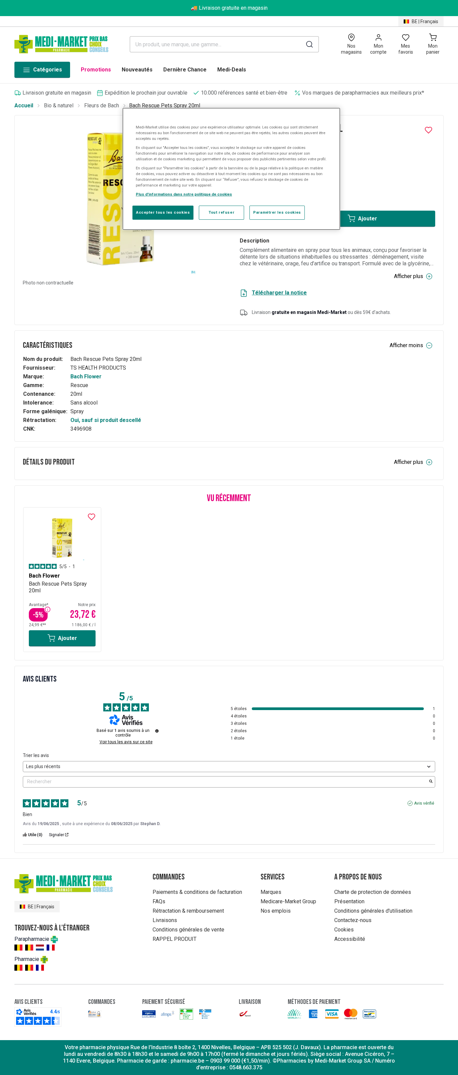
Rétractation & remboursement (188, 911)
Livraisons (165, 920)
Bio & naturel (58, 105)
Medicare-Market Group (288, 901)
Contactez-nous (352, 920)
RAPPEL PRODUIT (174, 939)
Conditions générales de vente (188, 929)
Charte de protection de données (372, 892)
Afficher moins (406, 345)
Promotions (96, 69)
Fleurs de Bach (101, 105)
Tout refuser (221, 212)
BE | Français (425, 21)
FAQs (159, 901)
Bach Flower (86, 376)
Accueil (23, 105)
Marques (271, 892)
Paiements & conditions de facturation (197, 892)
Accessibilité (349, 939)
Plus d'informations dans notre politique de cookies (184, 194)
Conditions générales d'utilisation (373, 911)
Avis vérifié (424, 803)
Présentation (349, 901)
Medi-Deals (231, 69)
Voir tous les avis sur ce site (126, 742)
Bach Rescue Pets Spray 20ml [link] (164, 105)
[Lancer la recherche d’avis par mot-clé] (431, 781)
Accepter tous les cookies (163, 212)
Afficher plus (408, 276)
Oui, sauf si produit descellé (105, 420)
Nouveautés (137, 69)
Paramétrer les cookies (277, 212)
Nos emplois (276, 911)
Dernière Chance (185, 69)
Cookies (344, 929)
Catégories (47, 69)
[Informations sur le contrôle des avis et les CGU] (157, 731)
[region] (231, 169)
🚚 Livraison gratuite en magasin (229, 8)
